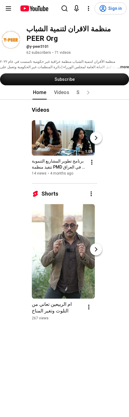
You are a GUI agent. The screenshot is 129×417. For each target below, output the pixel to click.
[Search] (64, 8)
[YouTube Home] (34, 8)
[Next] (96, 138)
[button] (88, 92)
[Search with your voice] (76, 8)
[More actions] (92, 162)
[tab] (39, 92)
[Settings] (88, 8)
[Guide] (8, 8)
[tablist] (64, 92)
